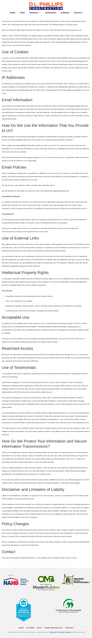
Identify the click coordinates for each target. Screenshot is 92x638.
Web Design (65, 632)
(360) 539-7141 (55, 632)
